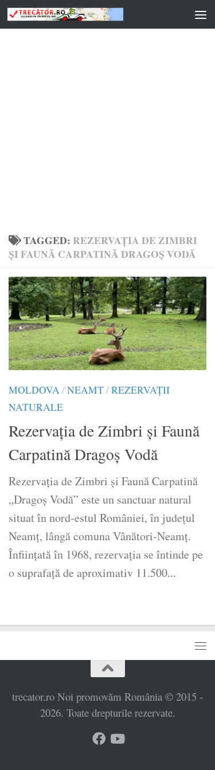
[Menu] (200, 14)
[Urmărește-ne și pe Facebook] (98, 738)
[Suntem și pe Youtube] (116, 738)
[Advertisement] (107, 113)
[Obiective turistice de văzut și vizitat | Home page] (84, 14)
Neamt (85, 389)
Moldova (34, 389)
